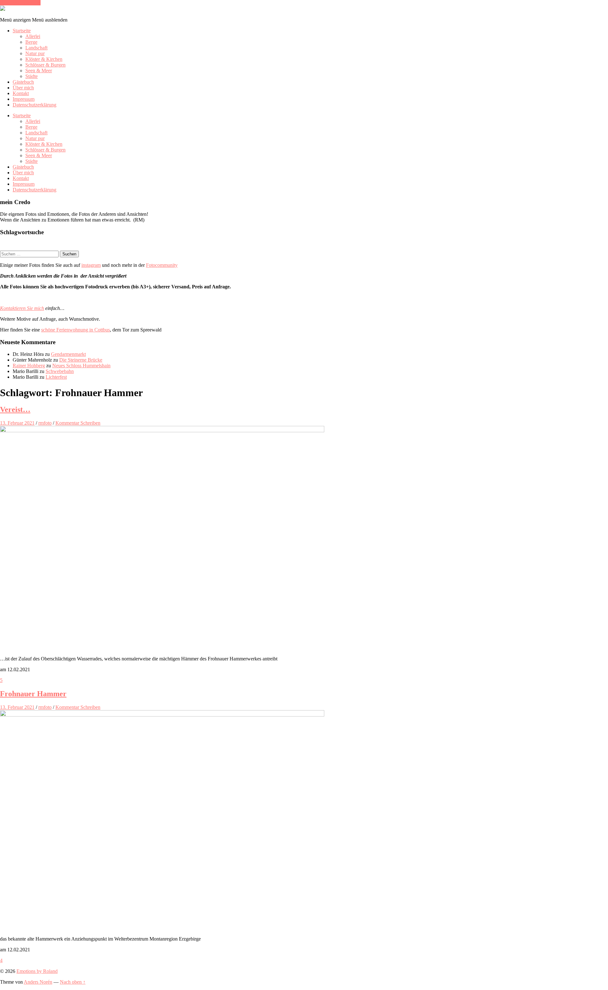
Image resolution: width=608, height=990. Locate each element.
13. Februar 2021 (17, 423)
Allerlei (32, 36)
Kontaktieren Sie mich (22, 308)
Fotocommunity (162, 265)
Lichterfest (56, 377)
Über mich (23, 87)
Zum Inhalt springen (20, 2)
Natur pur (35, 53)
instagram (91, 265)
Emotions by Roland (37, 971)
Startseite (22, 30)
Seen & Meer (38, 70)
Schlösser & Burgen (45, 65)
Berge (31, 42)
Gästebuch (23, 82)
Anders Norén (38, 982)
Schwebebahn (60, 371)
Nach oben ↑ (73, 982)
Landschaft (36, 47)
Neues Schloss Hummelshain (81, 365)
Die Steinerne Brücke (80, 360)
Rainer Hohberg (29, 365)
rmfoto (45, 423)
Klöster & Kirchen (43, 59)
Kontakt (21, 93)
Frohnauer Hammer (33, 694)
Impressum (24, 99)
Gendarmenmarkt (68, 354)
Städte (31, 76)
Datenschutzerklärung (34, 104)
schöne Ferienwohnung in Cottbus (75, 329)
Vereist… (15, 409)
